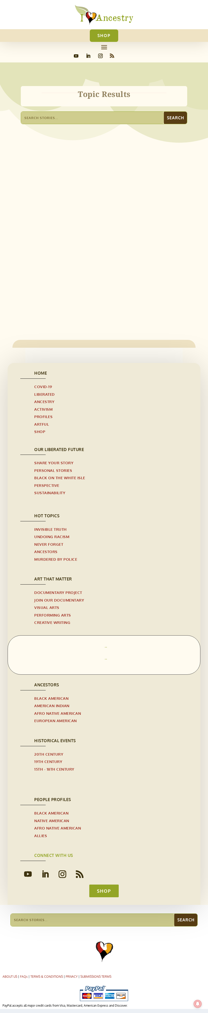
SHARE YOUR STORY (53, 462)
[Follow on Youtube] (76, 55)
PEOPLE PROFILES (52, 799)
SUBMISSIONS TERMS (95, 976)
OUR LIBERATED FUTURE (59, 449)
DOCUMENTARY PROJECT (58, 592)
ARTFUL (41, 424)
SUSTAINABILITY (49, 492)
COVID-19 (43, 386)
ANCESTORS (46, 551)
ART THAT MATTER (53, 579)
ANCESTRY (44, 401)
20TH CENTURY (48, 754)
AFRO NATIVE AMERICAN (48, 289)
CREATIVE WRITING (52, 622)
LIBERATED (44, 394)
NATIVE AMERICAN (51, 820)
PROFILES (43, 416)
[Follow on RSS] (112, 56)
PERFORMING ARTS (52, 615)
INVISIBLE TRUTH (50, 529)
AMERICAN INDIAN (52, 705)
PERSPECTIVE (46, 485)
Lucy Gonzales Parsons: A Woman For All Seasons (82, 282)
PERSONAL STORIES (53, 470)
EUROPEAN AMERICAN (55, 720)
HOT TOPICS (46, 515)
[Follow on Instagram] (100, 55)
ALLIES (40, 835)
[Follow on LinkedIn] (88, 55)
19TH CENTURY (48, 761)
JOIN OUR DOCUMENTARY (59, 600)
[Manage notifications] (198, 1004)
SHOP (104, 35)
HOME (40, 373)
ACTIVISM (43, 409)
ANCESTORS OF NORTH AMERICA (100, 289)
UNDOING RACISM (51, 536)
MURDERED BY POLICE (55, 559)
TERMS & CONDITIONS (46, 976)
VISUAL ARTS (46, 607)
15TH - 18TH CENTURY (54, 769)
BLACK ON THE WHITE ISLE (59, 477)
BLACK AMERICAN (51, 698)
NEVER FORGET (48, 544)
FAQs (24, 976)
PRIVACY (72, 976)
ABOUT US (10, 976)
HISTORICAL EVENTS (55, 740)
